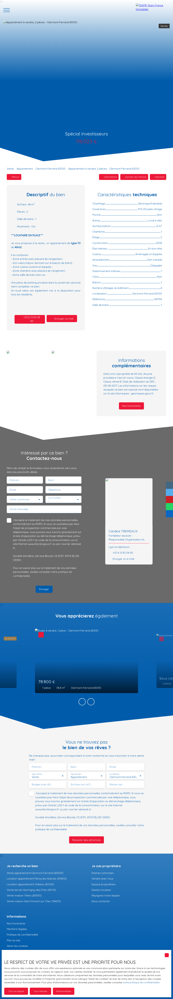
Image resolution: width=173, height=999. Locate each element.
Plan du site (13, 940)
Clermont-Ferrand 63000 (50, 168)
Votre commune (19, 499)
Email (12, 489)
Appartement (25, 168)
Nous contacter (101, 901)
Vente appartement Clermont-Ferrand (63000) (35, 873)
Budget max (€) (41, 784)
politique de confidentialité (51, 829)
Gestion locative (101, 890)
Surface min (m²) (81, 784)
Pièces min (115, 784)
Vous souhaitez (54, 498)
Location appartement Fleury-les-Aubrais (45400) (37, 878)
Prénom (14, 480)
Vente (10, 168)
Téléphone (54, 489)
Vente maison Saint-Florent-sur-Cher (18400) (34, 901)
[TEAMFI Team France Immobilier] (152, 10)
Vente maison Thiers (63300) (24, 895)
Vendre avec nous (102, 878)
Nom (51, 480)
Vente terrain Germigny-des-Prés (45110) (31, 890)
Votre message (18, 509)
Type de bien (75, 774)
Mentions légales (17, 929)
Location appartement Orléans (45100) (30, 884)
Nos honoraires (16, 923)
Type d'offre (37, 774)
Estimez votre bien (103, 873)
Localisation (114, 774)
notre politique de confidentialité (141, 982)
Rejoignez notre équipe (106, 895)
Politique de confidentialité (22, 934)
